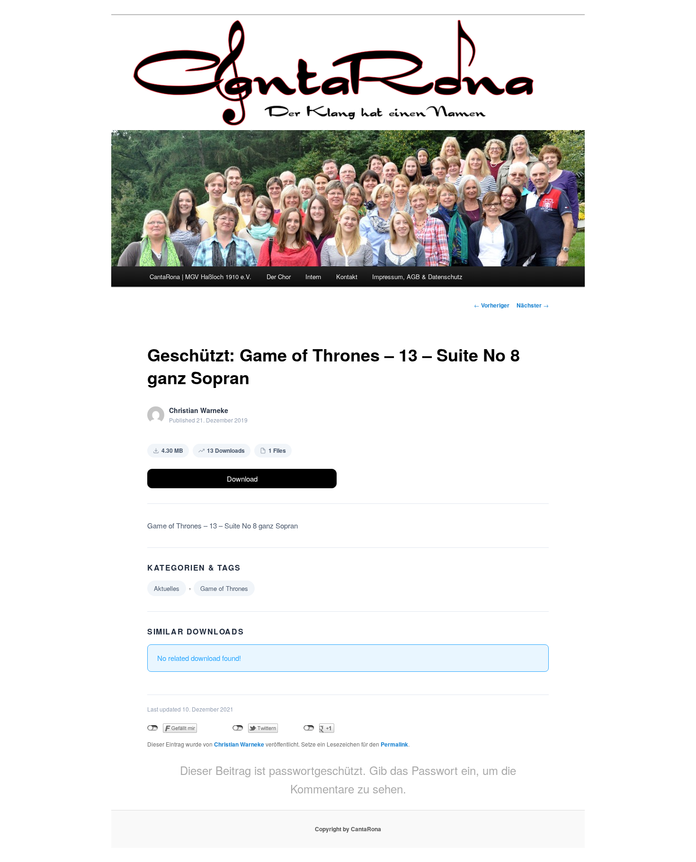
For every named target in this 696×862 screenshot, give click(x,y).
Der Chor (279, 276)
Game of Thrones (224, 588)
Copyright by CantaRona (348, 829)
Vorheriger (491, 305)
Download (242, 479)
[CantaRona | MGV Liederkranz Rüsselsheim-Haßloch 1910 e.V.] (336, 117)
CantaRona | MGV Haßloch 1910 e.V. (200, 276)
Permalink (394, 744)
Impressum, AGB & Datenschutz (417, 276)
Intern (313, 276)
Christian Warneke (239, 744)
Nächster (533, 305)
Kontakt (346, 276)
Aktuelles (166, 588)
